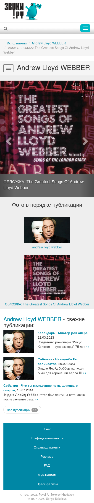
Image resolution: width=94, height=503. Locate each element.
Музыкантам (47, 474)
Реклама (47, 456)
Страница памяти (47, 447)
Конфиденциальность (47, 438)
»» (87, 346)
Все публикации (21, 409)
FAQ (47, 465)
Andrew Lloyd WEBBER (49, 43)
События (45, 359)
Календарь (46, 332)
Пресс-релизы (47, 483)
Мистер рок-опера (73, 332)
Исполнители (17, 43)
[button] (7, 139)
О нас (47, 429)
